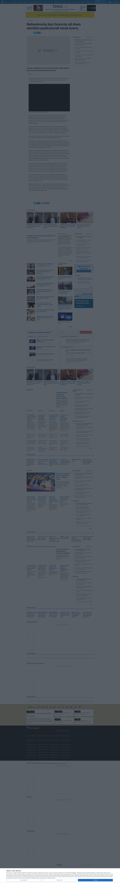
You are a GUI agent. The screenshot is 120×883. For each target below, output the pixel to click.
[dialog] (60, 875)
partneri (11, 872)
